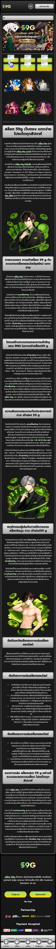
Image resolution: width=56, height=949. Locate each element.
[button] (30, 6)
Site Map (28, 901)
